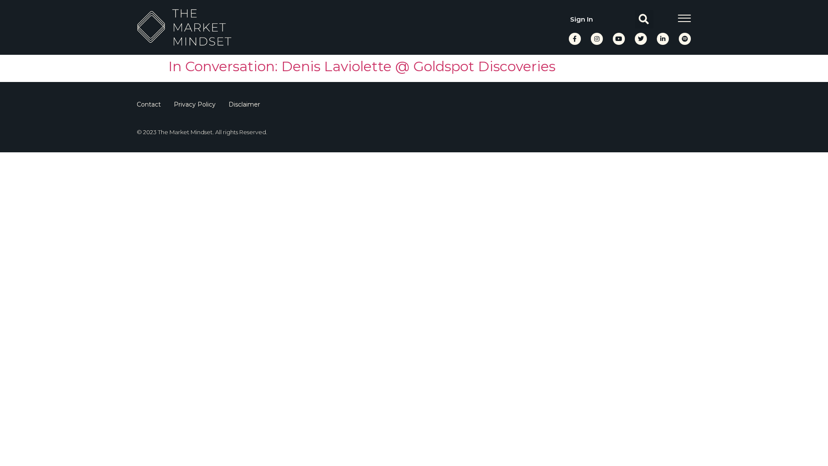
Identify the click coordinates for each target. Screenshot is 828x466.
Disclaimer (244, 104)
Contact (149, 104)
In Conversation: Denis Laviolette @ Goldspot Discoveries (361, 66)
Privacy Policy (195, 104)
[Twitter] (641, 39)
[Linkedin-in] (663, 39)
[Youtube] (619, 39)
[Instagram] (597, 39)
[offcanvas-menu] (684, 18)
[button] (644, 19)
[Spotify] (685, 39)
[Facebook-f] (575, 39)
